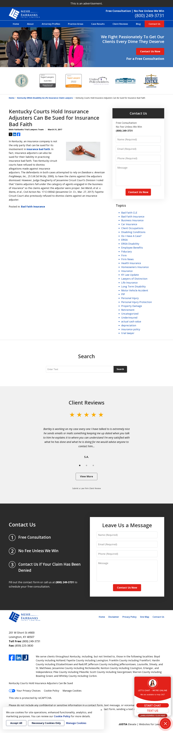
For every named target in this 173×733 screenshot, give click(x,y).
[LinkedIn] (19, 658)
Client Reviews (120, 23)
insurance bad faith (38, 149)
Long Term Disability (133, 286)
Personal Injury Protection (136, 302)
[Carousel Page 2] (86, 465)
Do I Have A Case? (131, 236)
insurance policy (130, 329)
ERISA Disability (130, 243)
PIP (123, 294)
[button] (165, 723)
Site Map (144, 616)
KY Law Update (130, 274)
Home (16, 23)
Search (120, 369)
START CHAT (152, 705)
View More (86, 476)
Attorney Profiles (51, 23)
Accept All (16, 723)
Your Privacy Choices (29, 690)
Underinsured (129, 317)
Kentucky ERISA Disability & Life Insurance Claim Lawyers (45, 98)
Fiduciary (126, 251)
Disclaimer (113, 616)
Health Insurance (131, 263)
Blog (138, 23)
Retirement (127, 309)
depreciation (128, 325)
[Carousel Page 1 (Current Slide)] (79, 465)
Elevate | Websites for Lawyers (141, 724)
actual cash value (131, 321)
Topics (121, 205)
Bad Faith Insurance (33, 206)
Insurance (127, 271)
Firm (124, 255)
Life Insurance (129, 282)
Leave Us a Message (127, 525)
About (30, 23)
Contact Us (154, 23)
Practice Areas (75, 23)
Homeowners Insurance (135, 267)
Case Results (98, 23)
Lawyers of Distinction (134, 278)
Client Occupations (132, 228)
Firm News (127, 259)
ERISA (124, 239)
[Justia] (25, 658)
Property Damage (131, 306)
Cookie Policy (51, 690)
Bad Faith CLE (129, 212)
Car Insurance (129, 224)
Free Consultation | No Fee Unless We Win (135, 11)
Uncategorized (129, 313)
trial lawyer (127, 333)
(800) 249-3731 (149, 15)
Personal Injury (130, 298)
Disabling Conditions (133, 232)
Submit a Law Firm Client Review (86, 488)
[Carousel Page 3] (93, 465)
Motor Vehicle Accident (134, 290)
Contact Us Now (150, 51)
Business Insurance (132, 220)
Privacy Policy (129, 616)
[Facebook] (12, 658)
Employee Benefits (132, 247)
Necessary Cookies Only (46, 723)
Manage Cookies (72, 690)
